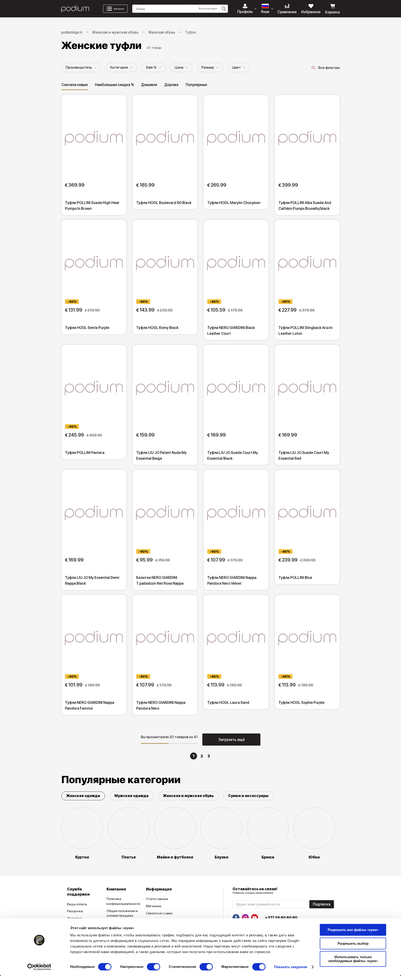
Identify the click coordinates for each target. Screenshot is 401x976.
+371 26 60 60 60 (281, 917)
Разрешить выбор (353, 943)
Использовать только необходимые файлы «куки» (353, 959)
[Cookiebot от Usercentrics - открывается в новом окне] (39, 966)
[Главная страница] (75, 8)
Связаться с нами (159, 913)
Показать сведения (290, 967)
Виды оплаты (77, 904)
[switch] (153, 966)
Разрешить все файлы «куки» (353, 930)
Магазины (153, 906)
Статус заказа (157, 899)
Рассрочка (75, 911)
